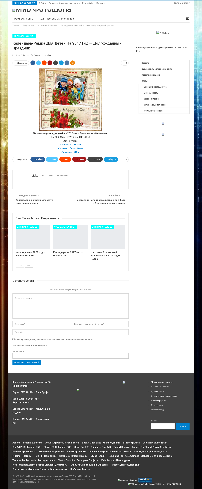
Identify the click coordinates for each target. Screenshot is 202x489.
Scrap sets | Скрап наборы (73, 456)
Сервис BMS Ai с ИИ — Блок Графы (30, 392)
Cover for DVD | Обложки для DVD (92, 447)
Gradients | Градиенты (24, 451)
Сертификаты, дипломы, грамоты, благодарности (39, 469)
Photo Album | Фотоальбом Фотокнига (110, 451)
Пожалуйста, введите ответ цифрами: (29, 345)
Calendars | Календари (25, 36)
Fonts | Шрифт (121, 447)
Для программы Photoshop (57, 18)
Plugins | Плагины (21, 456)
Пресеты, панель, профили (125, 464)
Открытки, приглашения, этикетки (89, 464)
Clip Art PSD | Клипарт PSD (57, 447)
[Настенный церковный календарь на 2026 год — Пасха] (108, 237)
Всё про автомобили (160, 386)
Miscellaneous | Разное (51, 451)
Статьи (145, 81)
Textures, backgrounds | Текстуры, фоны (33, 460)
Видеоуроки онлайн (151, 75)
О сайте (42, 3)
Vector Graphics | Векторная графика (78, 460)
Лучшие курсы (157, 391)
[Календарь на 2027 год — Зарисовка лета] (33, 237)
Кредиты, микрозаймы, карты (164, 396)
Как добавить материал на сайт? (157, 69)
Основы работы (151, 93)
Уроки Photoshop (152, 99)
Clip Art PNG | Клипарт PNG (26, 447)
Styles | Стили (98, 456)
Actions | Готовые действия (27, 442)
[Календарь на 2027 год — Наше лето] (70, 237)
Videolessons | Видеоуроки (116, 460)
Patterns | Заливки (76, 451)
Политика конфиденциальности (64, 3)
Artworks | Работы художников (62, 442)
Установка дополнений (155, 105)
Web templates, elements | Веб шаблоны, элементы (39, 464)
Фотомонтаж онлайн (153, 111)
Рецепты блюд (157, 409)
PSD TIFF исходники (45, 456)
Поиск (154, 420)
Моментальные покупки (161, 382)
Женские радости (158, 400)
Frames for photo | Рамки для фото (151, 447)
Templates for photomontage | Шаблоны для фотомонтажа (140, 456)
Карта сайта (88, 3)
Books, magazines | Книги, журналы (101, 442)
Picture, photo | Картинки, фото (150, 451)
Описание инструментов (155, 87)
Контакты (101, 3)
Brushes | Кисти (131, 442)
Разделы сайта (23, 18)
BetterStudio (175, 484)
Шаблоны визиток (80, 469)
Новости (145, 63)
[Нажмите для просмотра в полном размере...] (70, 99)
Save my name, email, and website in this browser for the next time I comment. (54, 339)
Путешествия (157, 405)
